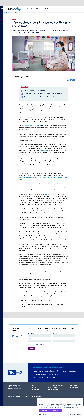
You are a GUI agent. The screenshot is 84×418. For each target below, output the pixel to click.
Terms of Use (18, 396)
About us (35, 377)
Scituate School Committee (32, 126)
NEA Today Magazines (45, 8)
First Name (31, 333)
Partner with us (42, 377)
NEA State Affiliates (36, 389)
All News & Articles (28, 8)
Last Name (55, 333)
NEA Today (8, 12)
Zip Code (30, 338)
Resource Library (74, 387)
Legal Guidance (73, 385)
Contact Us (34, 387)
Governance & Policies (52, 387)
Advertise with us (51, 377)
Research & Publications (53, 389)
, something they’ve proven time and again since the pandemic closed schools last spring (43, 177)
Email (53, 338)
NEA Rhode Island (45, 150)
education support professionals (40, 194)
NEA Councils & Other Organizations (55, 385)
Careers (33, 385)
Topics (36, 8)
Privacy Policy (11, 396)
